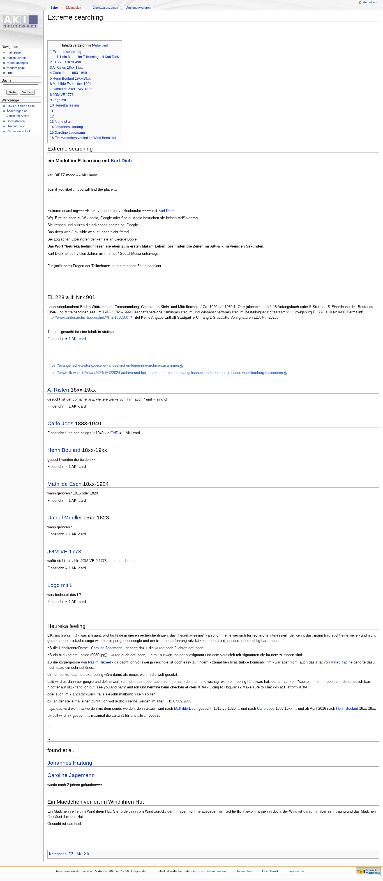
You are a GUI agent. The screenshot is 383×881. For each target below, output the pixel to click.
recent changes (17, 62)
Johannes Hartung (69, 763)
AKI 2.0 (83, 854)
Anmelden (370, 2)
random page (16, 68)
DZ (71, 854)
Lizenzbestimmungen (211, 871)
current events (17, 57)
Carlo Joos (60, 423)
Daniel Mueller (64, 518)
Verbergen (100, 45)
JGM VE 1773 (64, 551)
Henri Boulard (63, 450)
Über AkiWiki (270, 871)
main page (14, 52)
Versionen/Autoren (138, 7)
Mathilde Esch (64, 484)
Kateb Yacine (341, 662)
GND (114, 433)
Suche (6, 80)
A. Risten (58, 390)
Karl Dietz (122, 160)
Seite (54, 7)
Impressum (296, 871)
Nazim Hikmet (99, 662)
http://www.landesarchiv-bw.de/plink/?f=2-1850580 (87, 318)
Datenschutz (244, 871)
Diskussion (73, 7)
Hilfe (10, 73)
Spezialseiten (16, 121)
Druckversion (16, 126)
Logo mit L (60, 585)
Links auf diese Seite (21, 106)
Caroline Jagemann (106, 648)
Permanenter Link (19, 131)
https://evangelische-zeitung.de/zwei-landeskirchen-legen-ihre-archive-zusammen (113, 365)
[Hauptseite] (21, 21)
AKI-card (78, 339)
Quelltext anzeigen (105, 7)
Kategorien (57, 854)
